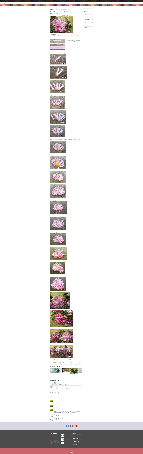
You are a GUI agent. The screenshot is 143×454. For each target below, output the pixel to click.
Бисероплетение (86, 14)
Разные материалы (86, 22)
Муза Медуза (56, 386)
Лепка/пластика (86, 27)
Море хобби (10, 3)
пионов (55, 35)
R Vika (55, 405)
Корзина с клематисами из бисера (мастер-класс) (66, 373)
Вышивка (56, 13)
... (52, 443)
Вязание (85, 17)
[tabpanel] (66, 371)
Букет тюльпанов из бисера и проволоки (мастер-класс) (73, 375)
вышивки (69, 40)
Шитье (85, 25)
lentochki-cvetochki (54, 11)
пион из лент (53, 276)
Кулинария (74, 435)
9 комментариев (66, 11)
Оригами (85, 20)
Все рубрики (86, 28)
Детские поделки (86, 16)
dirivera (66, 438)
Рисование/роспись (87, 19)
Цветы (61, 13)
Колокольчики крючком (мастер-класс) (57, 374)
